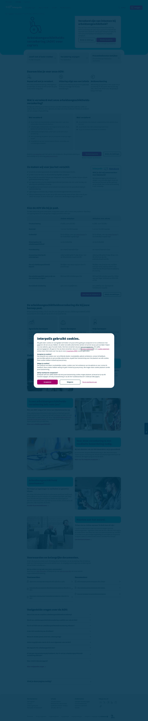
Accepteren (47, 382)
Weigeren (70, 382)
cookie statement (103, 349)
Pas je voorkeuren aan (89, 382)
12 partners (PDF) (71, 351)
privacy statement (87, 349)
